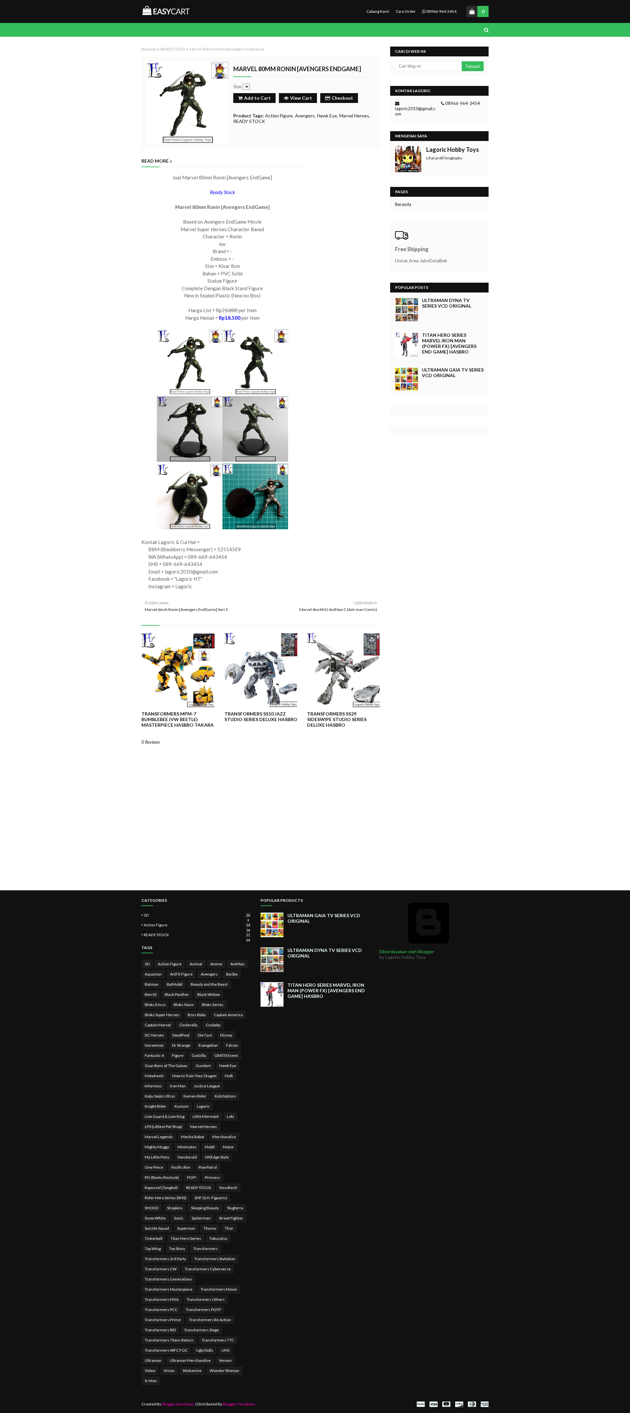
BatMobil (174, 984)
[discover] (459, 1404)
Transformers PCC (161, 1309)
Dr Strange (181, 1045)
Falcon (232, 1045)
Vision (169, 1370)
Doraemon (154, 1045)
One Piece (154, 1167)
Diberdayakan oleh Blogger (406, 951)
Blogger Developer (178, 1404)
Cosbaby (213, 1024)
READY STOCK (173, 49)
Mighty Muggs (157, 1146)
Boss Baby (197, 1014)
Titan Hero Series (186, 1238)
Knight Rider (155, 1106)
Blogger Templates (239, 1404)
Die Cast (205, 1035)
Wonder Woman (224, 1370)
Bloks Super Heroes (162, 1014)
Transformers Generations (168, 1279)
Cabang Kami (378, 11)
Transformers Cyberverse (208, 1268)
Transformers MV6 (161, 1299)
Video (150, 1370)
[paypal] (420, 1404)
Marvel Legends (159, 1136)
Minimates (187, 1146)
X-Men (151, 1380)
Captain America (228, 1014)
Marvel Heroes (354, 115)
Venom (225, 1360)
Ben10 (151, 994)
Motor (228, 1146)
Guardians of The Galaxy (166, 1065)
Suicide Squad (157, 1228)
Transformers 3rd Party (165, 1258)
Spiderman (201, 1218)
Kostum (182, 1106)
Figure (177, 1055)
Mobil (210, 1146)
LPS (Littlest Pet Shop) (163, 1126)
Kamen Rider (194, 1096)
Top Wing (153, 1248)
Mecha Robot (192, 1136)
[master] (446, 1404)
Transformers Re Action (210, 1319)
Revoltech (228, 1187)
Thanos (210, 1228)
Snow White (155, 1218)
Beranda (149, 49)
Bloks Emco (155, 1004)
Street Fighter (231, 1218)
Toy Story (177, 1248)
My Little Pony (157, 1157)
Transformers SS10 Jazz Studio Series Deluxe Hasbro (260, 716)
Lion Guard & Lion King (164, 1116)
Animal (196, 963)
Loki (230, 1116)
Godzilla (199, 1055)
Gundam (203, 1065)
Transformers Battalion (214, 1258)
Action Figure (279, 115)
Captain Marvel (158, 1024)
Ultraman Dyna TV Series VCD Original (446, 303)
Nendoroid (187, 1157)
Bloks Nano (184, 1004)
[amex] (484, 1404)
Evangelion (208, 1045)
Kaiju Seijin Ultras (160, 1096)
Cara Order (406, 11)
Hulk (229, 1075)
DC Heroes (154, 1035)
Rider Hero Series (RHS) (165, 1197)
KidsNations (225, 1096)
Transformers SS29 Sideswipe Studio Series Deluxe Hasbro (337, 719)
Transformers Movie (218, 1289)
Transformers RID (160, 1329)
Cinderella (188, 1024)
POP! (192, 1177)
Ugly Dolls (204, 1350)
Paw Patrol (208, 1167)
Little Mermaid (206, 1116)
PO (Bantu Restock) (162, 1177)
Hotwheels (154, 1075)
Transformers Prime (163, 1319)
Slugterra (235, 1207)
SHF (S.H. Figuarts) (211, 1197)
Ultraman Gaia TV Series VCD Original (453, 372)
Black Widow (208, 994)
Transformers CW (161, 1268)
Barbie (232, 974)
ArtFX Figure (181, 974)
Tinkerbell (153, 1238)
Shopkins (175, 1207)
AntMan (237, 963)
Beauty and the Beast (209, 984)
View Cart (301, 98)
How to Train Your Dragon (194, 1075)
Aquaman (153, 974)
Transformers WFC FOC (166, 1350)
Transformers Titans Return (169, 1340)
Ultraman (153, 1360)
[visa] (433, 1404)
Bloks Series (212, 1004)
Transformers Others (206, 1299)
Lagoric (203, 1106)
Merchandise (224, 1136)
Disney (226, 1035)
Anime (216, 963)
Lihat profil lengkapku (444, 158)
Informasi (153, 1085)
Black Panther (177, 994)
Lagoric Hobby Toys (452, 149)
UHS (225, 1350)
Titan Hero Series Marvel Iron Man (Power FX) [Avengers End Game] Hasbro (449, 343)
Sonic (178, 1218)
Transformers (205, 1248)
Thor (229, 1228)
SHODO (152, 1207)
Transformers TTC (218, 1340)
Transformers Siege (201, 1329)
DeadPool (180, 1035)
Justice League (207, 1085)
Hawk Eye (327, 115)
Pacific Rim (180, 1167)
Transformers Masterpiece (168, 1289)
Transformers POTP (203, 1309)
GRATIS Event (226, 1055)
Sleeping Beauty (205, 1207)
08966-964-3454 (441, 11)
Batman (151, 984)
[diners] (471, 1404)
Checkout (342, 98)
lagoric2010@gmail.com (415, 111)
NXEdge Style (217, 1157)
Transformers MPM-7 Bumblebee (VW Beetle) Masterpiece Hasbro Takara (177, 719)
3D (197, 915)
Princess (212, 1177)
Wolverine (192, 1370)
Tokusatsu (218, 1238)
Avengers (305, 115)
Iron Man (178, 1085)
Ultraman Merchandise (190, 1360)
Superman (186, 1228)
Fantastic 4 (154, 1055)
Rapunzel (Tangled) (161, 1187)
